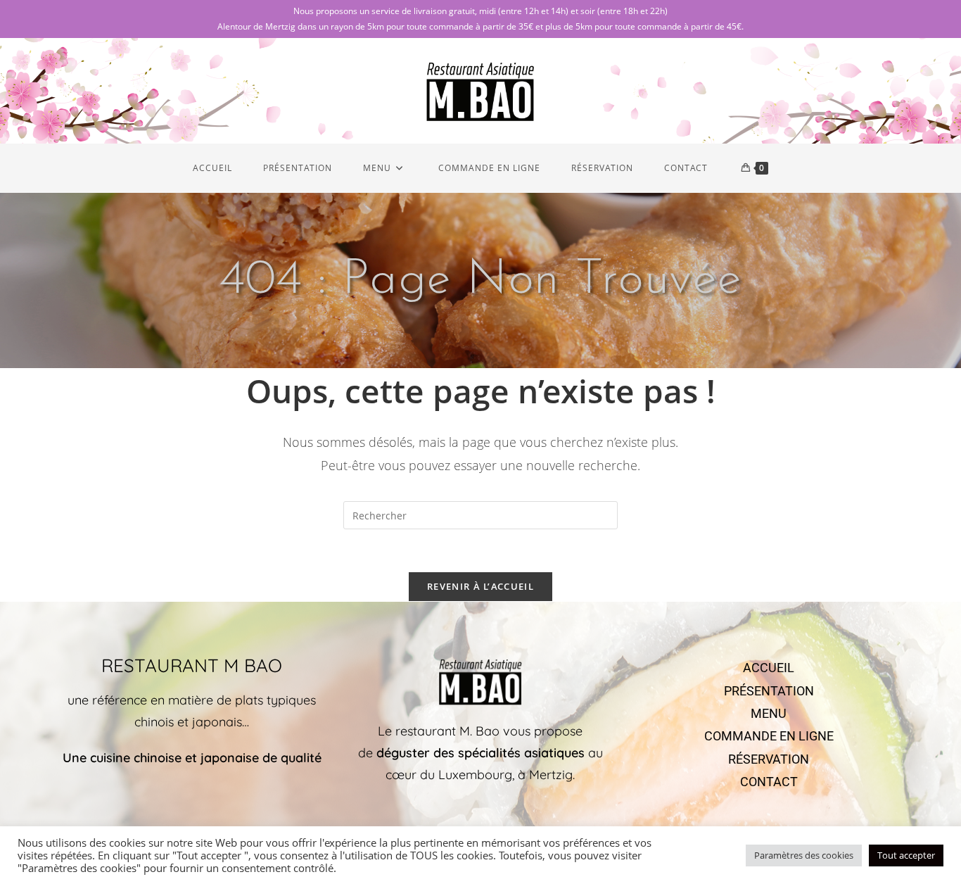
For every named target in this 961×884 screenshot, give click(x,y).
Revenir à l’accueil (480, 586)
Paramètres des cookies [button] (803, 855)
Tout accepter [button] (906, 855)
